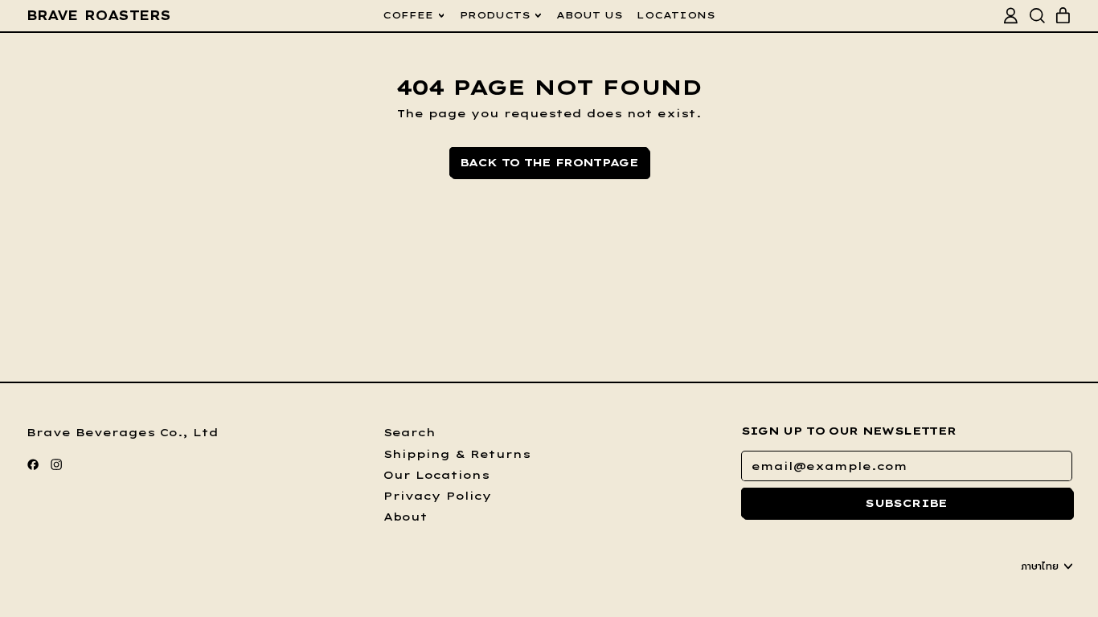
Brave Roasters (99, 15)
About (405, 516)
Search (409, 432)
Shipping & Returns (457, 453)
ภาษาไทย (1040, 566)
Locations (676, 15)
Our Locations (436, 474)
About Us (589, 15)
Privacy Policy (437, 495)
